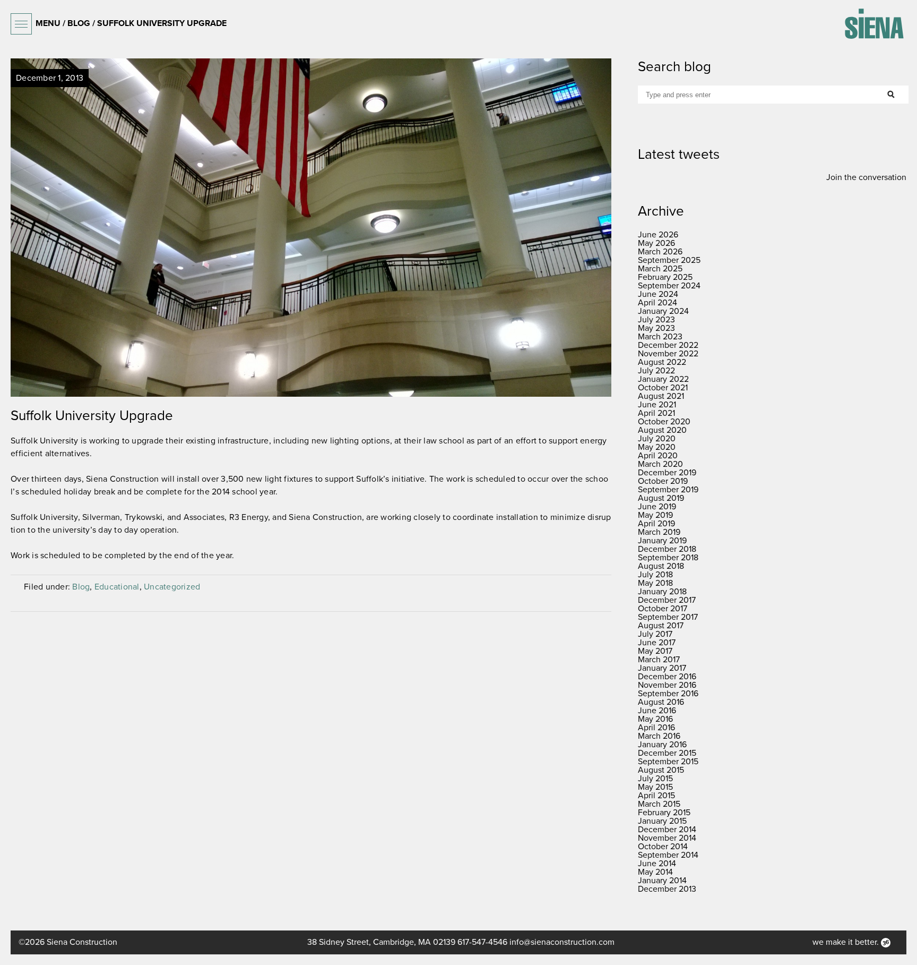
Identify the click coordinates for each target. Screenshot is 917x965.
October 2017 (662, 608)
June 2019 (657, 506)
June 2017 (657, 642)
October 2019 (663, 481)
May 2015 (655, 787)
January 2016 (662, 744)
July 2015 (655, 778)
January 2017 (662, 668)
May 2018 (655, 583)
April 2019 (656, 523)
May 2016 (655, 719)
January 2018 (662, 591)
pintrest (256, 246)
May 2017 (655, 651)
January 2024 (663, 311)
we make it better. (846, 942)
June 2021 (657, 404)
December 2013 (667, 889)
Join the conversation (866, 177)
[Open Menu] (21, 24)
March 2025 (660, 268)
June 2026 (658, 234)
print (401, 246)
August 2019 (661, 498)
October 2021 (663, 387)
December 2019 (667, 472)
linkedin (329, 246)
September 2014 (668, 855)
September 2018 (668, 557)
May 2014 (655, 872)
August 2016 (661, 702)
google (293, 246)
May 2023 (656, 328)
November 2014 (667, 838)
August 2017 (661, 625)
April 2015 (656, 795)
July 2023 (656, 319)
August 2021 (661, 396)
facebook (220, 246)
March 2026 (660, 251)
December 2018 (667, 549)
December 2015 (667, 753)
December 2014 (667, 829)
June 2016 (657, 710)
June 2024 (658, 294)
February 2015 (664, 812)
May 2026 (656, 243)
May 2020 (657, 447)
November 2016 (667, 685)
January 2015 (662, 821)
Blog (81, 587)
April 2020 (658, 455)
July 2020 (657, 438)
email (365, 246)
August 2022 (662, 362)
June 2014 (657, 863)
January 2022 (663, 379)
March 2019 (659, 532)
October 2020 (664, 421)
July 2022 (656, 370)
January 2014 (662, 880)
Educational (117, 587)
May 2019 (655, 515)
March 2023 (660, 336)
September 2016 (668, 693)
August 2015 (661, 770)
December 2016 (667, 676)
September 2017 (668, 617)
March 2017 (659, 659)
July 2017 (655, 634)
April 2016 (656, 727)
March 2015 (659, 804)
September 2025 (669, 260)
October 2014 (663, 846)
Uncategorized (172, 587)
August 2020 (662, 430)
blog (78, 23)
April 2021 (656, 413)
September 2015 (668, 761)
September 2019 (668, 489)
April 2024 (657, 302)
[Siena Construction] (874, 23)
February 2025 (665, 277)
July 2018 (655, 574)
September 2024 (669, 285)
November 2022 (668, 353)
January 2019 (662, 540)
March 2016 (659, 736)
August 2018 (661, 566)
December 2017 (667, 600)
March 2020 (660, 464)
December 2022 (668, 345)
